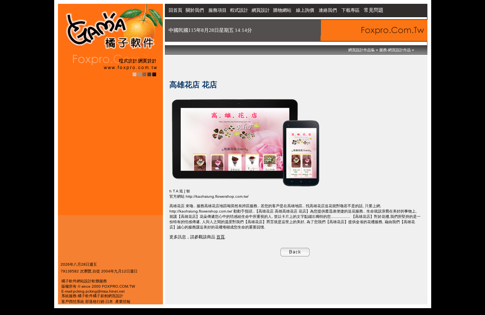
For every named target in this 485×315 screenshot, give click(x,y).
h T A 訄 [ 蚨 (179, 191)
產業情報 (122, 301)
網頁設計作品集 (361, 50)
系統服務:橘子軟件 (77, 296)
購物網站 (282, 10)
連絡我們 (328, 10)
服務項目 (217, 10)
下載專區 (351, 10)
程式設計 (239, 10)
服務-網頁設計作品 (395, 50)
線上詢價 (305, 10)
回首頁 (175, 10)
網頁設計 (261, 10)
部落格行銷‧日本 (99, 301)
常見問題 (373, 10)
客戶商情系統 (72, 301)
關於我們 (195, 10)
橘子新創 (100, 296)
